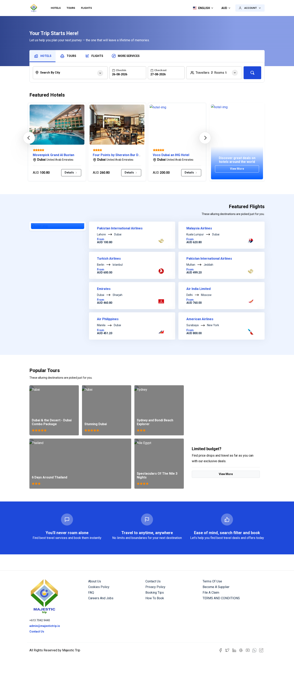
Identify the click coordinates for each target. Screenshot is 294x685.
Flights (86, 7)
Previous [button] (29, 138)
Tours (71, 7)
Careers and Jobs (100, 598)
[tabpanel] (147, 71)
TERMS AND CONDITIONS (221, 598)
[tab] (42, 56)
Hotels (56, 7)
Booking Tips (154, 592)
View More (226, 474)
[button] (202, 8)
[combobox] (70, 72)
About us (94, 581)
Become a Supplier (216, 587)
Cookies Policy (98, 587)
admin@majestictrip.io (44, 625)
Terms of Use (212, 581)
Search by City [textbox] (50, 72)
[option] (57, 142)
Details (70, 172)
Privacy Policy (155, 587)
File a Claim (211, 592)
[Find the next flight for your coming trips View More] (57, 226)
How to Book (154, 598)
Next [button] (205, 138)
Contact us (153, 581)
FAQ (91, 592)
